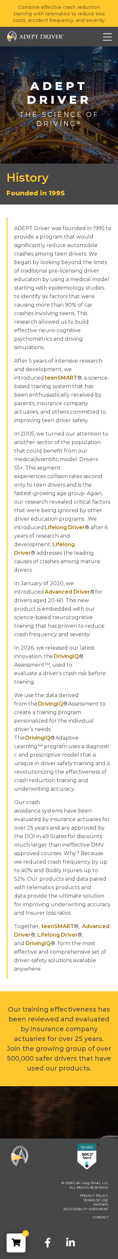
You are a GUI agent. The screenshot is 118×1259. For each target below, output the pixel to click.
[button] (98, 36)
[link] (16, 1242)
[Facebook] (47, 1242)
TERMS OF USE (95, 1200)
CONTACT (100, 1217)
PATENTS (100, 1204)
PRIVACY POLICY (94, 1196)
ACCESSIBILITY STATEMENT (85, 1209)
